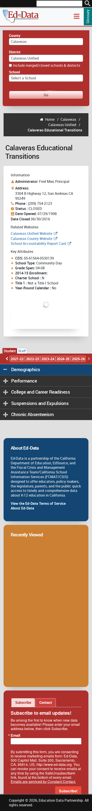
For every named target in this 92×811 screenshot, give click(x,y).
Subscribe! (68, 790)
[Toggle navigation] (76, 16)
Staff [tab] (22, 350)
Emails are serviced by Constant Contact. (43, 781)
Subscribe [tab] (23, 702)
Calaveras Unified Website (31, 233)
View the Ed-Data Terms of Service (38, 503)
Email (15, 735)
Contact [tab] (45, 702)
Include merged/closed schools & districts (46, 65)
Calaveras (68, 119)
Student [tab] (10, 350)
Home (49, 119)
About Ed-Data (22, 508)
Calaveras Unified (62, 124)
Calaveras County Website (31, 238)
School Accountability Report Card (38, 243)
